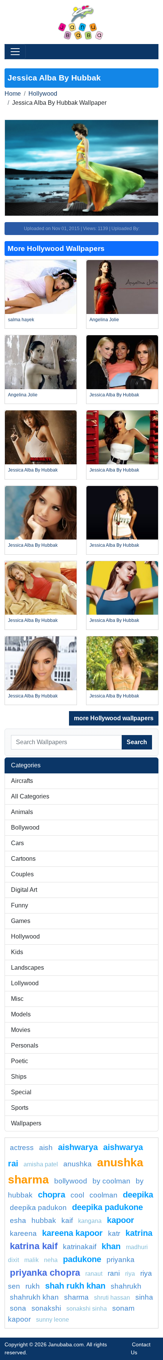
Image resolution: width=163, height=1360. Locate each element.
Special (21, 1092)
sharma (76, 1297)
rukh (32, 1286)
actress (22, 1148)
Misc (17, 999)
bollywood (70, 1181)
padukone (82, 1259)
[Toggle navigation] (15, 51)
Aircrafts (22, 781)
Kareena (23, 1233)
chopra (51, 1194)
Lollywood (25, 983)
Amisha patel (41, 1164)
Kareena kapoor (72, 1233)
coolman (103, 1195)
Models (21, 1014)
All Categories (30, 796)
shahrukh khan (34, 1297)
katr (114, 1233)
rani (114, 1273)
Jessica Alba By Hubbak (114, 395)
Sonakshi (46, 1308)
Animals (22, 812)
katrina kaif (34, 1246)
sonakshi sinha (86, 1308)
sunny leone (52, 1319)
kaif (67, 1220)
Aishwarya (78, 1147)
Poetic (19, 1061)
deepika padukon (38, 1208)
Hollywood (42, 93)
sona (18, 1308)
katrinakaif (79, 1247)
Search (137, 742)
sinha (144, 1297)
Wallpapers (26, 1123)
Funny (19, 905)
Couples (22, 874)
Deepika (138, 1194)
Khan (111, 1246)
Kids (17, 952)
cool (77, 1195)
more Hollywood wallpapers (114, 718)
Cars (17, 843)
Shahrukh (126, 1286)
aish (46, 1148)
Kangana (90, 1221)
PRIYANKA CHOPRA (45, 1272)
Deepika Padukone (107, 1207)
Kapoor (120, 1220)
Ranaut (93, 1273)
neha (51, 1260)
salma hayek (21, 319)
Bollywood (25, 827)
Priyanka (121, 1260)
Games (20, 921)
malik (31, 1260)
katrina (138, 1233)
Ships (19, 1076)
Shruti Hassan (112, 1297)
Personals (24, 1045)
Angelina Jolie (104, 319)
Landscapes (27, 967)
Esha (18, 1220)
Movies (20, 1030)
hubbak (43, 1220)
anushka (77, 1164)
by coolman (111, 1181)
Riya (130, 1273)
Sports (19, 1107)
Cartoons (23, 858)
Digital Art (24, 890)
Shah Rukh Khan (75, 1286)
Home (13, 93)
